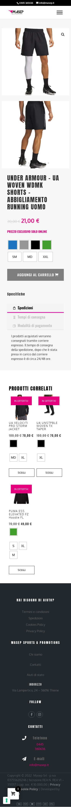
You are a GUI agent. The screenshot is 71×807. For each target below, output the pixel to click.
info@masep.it (39, 765)
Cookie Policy (28, 789)
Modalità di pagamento (35, 325)
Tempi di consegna (31, 317)
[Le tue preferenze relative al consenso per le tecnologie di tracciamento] (6, 800)
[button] (62, 34)
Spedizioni (25, 307)
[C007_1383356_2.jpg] (35, 134)
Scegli (22, 472)
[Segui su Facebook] (31, 714)
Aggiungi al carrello (35, 274)
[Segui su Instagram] (39, 714)
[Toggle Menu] (60, 12)
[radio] (12, 245)
